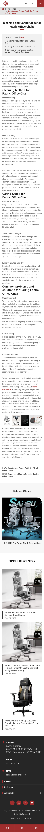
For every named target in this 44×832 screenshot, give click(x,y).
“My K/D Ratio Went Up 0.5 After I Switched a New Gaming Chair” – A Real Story (21, 723)
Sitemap (14, 818)
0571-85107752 (13, 763)
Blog (14, 9)
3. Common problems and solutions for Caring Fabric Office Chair (19, 51)
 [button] (5, 522)
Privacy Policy (27, 818)
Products (7, 781)
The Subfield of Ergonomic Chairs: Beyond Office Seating (21, 613)
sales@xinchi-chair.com (16, 775)
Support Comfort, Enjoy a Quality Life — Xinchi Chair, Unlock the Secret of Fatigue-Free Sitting (22, 668)
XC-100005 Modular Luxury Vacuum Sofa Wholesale (22, 544)
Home (7, 9)
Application (8, 787)
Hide (22, 37)
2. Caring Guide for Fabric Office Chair (20, 46)
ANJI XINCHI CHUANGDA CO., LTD (27, 811)
